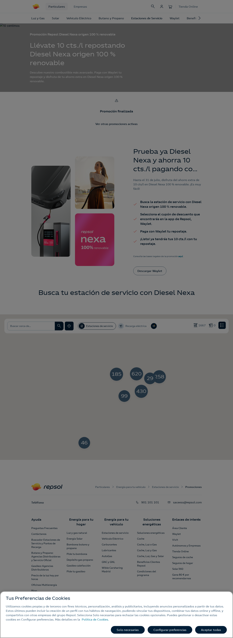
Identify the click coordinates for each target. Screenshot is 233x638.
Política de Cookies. (95, 619)
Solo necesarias (128, 630)
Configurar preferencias (170, 630)
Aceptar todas (211, 630)
